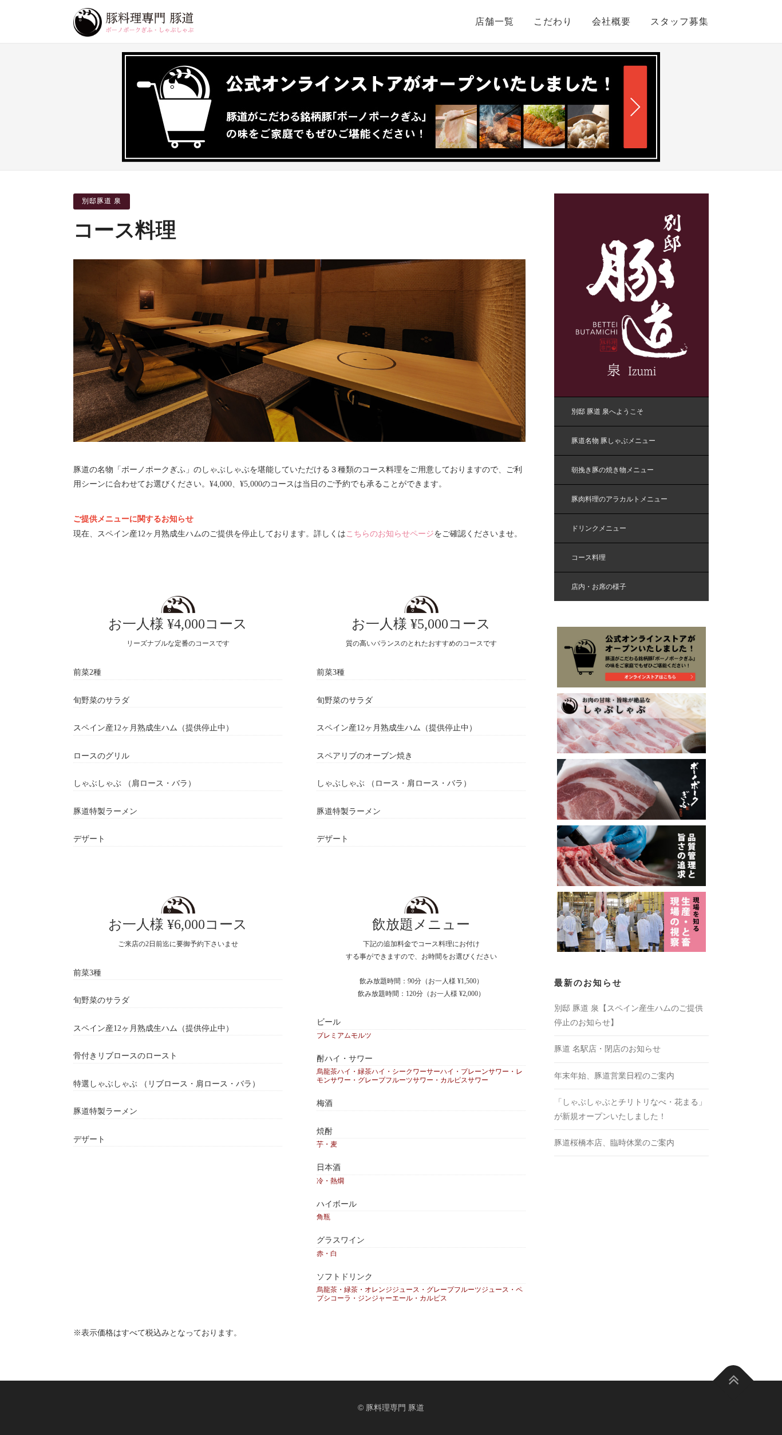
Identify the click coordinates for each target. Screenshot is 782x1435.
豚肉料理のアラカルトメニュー (619, 499)
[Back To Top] (733, 1380)
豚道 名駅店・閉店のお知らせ (607, 1049)
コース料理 (588, 558)
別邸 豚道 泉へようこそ (607, 412)
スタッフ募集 (679, 21)
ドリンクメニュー (598, 528)
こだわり (553, 21)
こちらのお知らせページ (390, 533)
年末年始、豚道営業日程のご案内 (614, 1076)
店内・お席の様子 (598, 587)
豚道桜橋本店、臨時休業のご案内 (614, 1142)
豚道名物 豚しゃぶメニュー (613, 441)
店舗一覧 (494, 21)
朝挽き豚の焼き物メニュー (612, 470)
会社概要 (611, 21)
